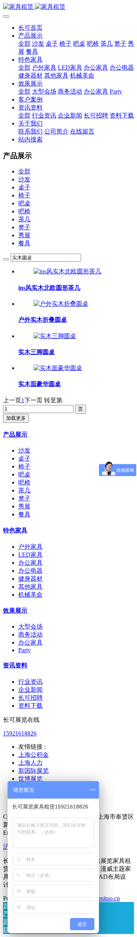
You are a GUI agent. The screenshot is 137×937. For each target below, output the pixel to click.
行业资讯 (30, 681)
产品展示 (15, 434)
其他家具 (30, 586)
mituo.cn (109, 898)
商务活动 (30, 634)
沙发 (24, 179)
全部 (24, 43)
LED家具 (30, 554)
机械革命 (30, 594)
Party (24, 650)
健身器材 (30, 578)
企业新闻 (30, 689)
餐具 (24, 243)
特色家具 (15, 530)
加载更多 (16, 418)
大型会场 (30, 626)
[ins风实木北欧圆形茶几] (67, 271)
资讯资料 (15, 665)
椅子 (24, 195)
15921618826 (20, 733)
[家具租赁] (68, 7)
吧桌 (24, 203)
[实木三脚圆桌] (54, 336)
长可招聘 (30, 697)
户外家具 (30, 546)
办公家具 (30, 562)
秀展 (24, 235)
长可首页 (30, 27)
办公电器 (30, 570)
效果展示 (15, 610)
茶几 (24, 219)
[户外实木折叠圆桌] (60, 303)
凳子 (24, 227)
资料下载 (30, 705)
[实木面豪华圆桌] (57, 368)
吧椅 (24, 211)
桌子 (24, 187)
